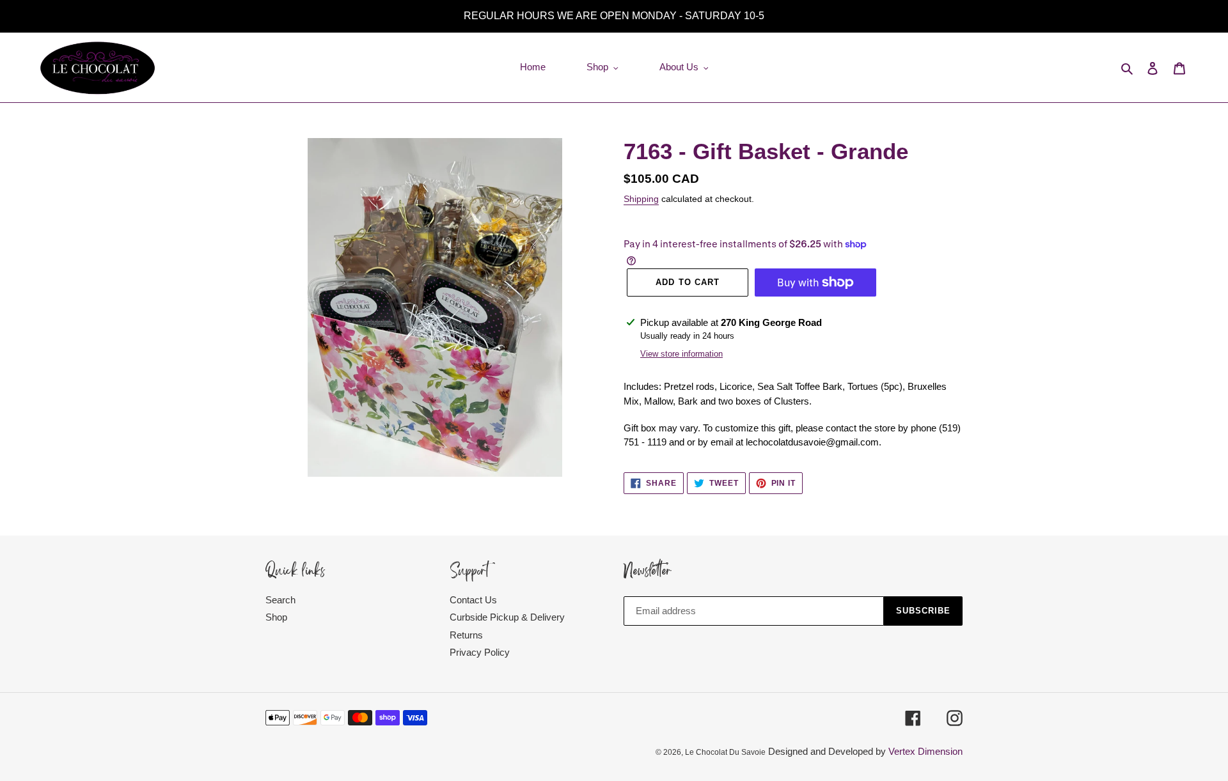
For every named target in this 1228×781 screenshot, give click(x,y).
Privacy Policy (480, 652)
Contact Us (473, 599)
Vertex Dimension (925, 751)
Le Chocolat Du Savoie (725, 752)
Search (280, 599)
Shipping (641, 199)
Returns (466, 635)
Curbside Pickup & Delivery (507, 617)
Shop (276, 617)
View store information (681, 354)
